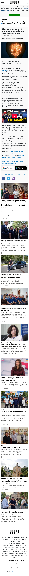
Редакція (14, 564)
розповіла (5, 70)
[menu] (2, 3)
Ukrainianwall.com (17, 572)
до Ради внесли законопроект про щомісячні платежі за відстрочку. (14, 161)
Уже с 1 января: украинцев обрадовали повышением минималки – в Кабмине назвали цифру (13, 18)
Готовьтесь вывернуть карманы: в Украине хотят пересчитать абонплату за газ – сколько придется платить (15, 23)
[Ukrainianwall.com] (14, 2)
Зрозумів (14, 15)
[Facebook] (3, 178)
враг (18, 174)
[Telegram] (8, 178)
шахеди (22, 174)
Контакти (14, 567)
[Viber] (13, 178)
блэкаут (7, 174)
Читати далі (14, 527)
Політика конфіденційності (14, 560)
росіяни (13, 174)
